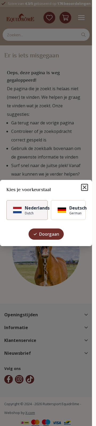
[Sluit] (84, 187)
